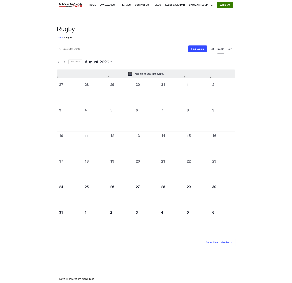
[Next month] (64, 61)
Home (92, 5)
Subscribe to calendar (217, 242)
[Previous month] (58, 61)
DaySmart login (198, 5)
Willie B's (225, 5)
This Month (75, 61)
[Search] (211, 5)
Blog (158, 5)
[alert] (146, 73)
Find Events (197, 48)
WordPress (88, 279)
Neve (62, 279)
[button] (115, 4)
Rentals (126, 5)
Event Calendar (175, 5)
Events (60, 37)
